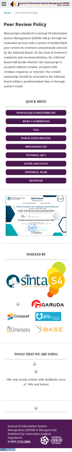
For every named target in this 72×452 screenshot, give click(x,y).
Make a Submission (36, 121)
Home (7, 12)
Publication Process (36, 138)
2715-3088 (23, 441)
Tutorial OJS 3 (36, 155)
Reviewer (36, 180)
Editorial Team (36, 172)
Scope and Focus (36, 163)
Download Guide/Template (36, 112)
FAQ (36, 129)
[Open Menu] (4, 4)
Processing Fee (36, 146)
